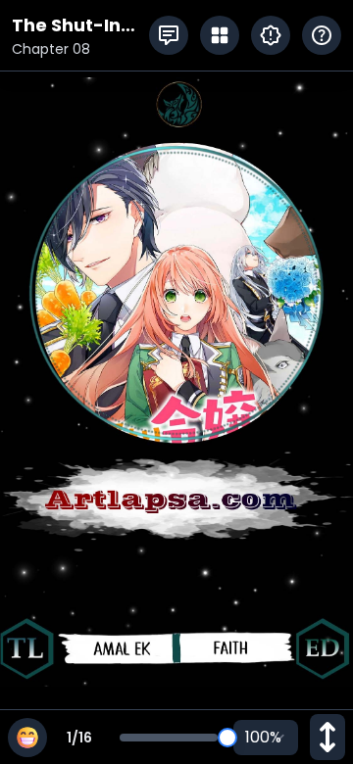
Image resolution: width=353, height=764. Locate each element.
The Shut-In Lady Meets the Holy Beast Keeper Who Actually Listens (80, 26)
